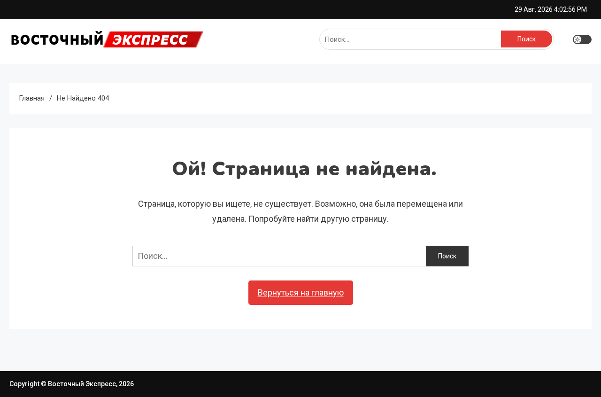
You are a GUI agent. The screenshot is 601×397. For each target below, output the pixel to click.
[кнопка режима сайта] (582, 39)
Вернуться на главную (301, 292)
